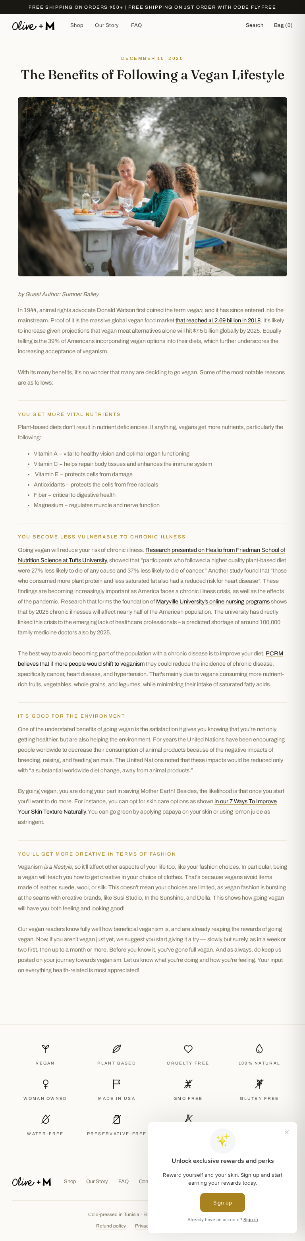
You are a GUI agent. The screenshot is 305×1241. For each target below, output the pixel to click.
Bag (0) (283, 25)
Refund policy (111, 1226)
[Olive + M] (31, 1181)
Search (255, 25)
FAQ (136, 25)
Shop (76, 25)
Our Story (107, 25)
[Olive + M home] (33, 25)
